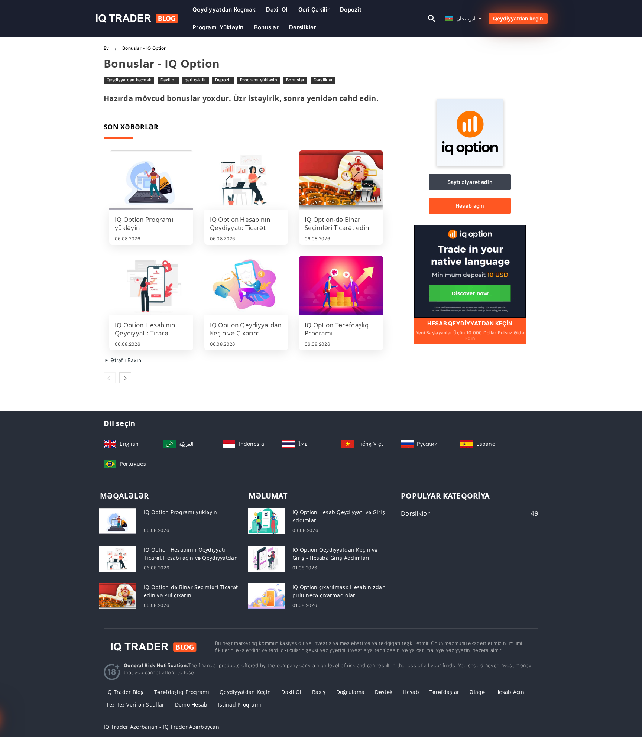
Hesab (411, 691)
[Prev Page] (110, 377)
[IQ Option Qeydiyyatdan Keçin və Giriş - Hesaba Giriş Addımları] (266, 558)
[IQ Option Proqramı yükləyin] (151, 180)
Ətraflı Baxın (125, 360)
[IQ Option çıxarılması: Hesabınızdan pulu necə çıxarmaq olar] (266, 595)
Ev (107, 48)
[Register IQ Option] (470, 270)
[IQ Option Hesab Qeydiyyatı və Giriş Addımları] (266, 520)
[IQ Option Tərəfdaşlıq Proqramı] (341, 285)
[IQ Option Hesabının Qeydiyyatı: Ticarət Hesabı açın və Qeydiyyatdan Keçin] (246, 180)
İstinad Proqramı (239, 704)
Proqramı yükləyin (218, 27)
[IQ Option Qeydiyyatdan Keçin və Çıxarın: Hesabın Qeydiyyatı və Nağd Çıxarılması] (246, 285)
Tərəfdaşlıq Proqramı (181, 691)
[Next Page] (125, 377)
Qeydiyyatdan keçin (518, 18)
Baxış (318, 691)
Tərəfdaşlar (444, 691)
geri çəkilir (314, 9)
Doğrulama (350, 691)
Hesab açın (469, 205)
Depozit (350, 9)
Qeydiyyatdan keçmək (224, 9)
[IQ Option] (470, 163)
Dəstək (383, 691)
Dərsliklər (302, 27)
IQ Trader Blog (125, 691)
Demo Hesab (191, 704)
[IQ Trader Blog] (153, 646)
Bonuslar (266, 27)
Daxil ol (277, 9)
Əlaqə (477, 691)
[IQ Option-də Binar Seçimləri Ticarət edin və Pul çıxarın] (341, 180)
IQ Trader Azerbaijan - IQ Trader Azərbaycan (161, 726)
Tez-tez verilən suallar (135, 704)
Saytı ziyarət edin (470, 182)
